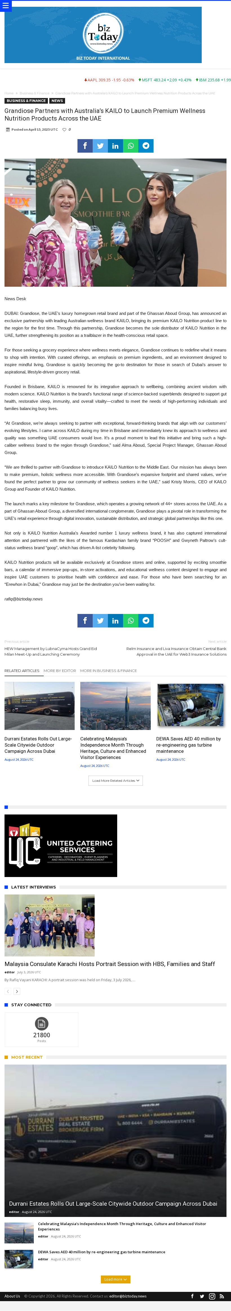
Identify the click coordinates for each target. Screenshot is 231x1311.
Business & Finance (34, 93)
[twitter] (100, 146)
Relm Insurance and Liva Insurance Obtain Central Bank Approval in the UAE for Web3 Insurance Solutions (176, 647)
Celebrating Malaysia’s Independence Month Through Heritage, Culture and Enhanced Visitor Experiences (113, 748)
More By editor (60, 670)
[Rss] (221, 1296)
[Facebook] (192, 1296)
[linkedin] (115, 146)
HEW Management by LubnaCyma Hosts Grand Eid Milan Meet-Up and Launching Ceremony (51, 647)
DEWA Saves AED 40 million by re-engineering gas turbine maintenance (188, 745)
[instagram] (212, 1296)
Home (9, 93)
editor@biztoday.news (127, 1296)
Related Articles (22, 670)
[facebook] (85, 146)
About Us (12, 1296)
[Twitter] (202, 1296)
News (57, 101)
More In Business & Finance (108, 670)
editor (10, 972)
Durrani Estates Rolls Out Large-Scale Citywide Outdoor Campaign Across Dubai (38, 745)
